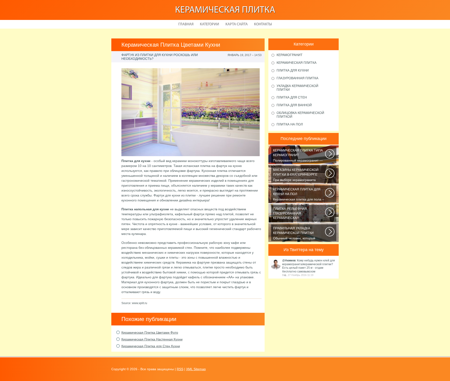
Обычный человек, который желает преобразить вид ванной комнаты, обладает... (298, 233)
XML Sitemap (196, 369)
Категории (209, 24)
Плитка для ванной (294, 105)
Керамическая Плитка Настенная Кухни (152, 339)
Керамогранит (290, 55)
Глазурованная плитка (297, 78)
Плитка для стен (292, 97)
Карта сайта (236, 24)
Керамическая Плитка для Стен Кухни (150, 346)
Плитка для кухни (293, 70)
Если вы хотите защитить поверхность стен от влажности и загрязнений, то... (298, 214)
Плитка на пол (290, 124)
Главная (186, 24)
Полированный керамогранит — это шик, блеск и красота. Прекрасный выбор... (298, 155)
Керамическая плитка (225, 10)
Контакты (263, 24)
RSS (180, 369)
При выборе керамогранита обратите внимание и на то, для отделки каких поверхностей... (297, 175)
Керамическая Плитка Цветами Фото (149, 332)
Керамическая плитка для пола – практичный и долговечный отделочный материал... (298, 194)
